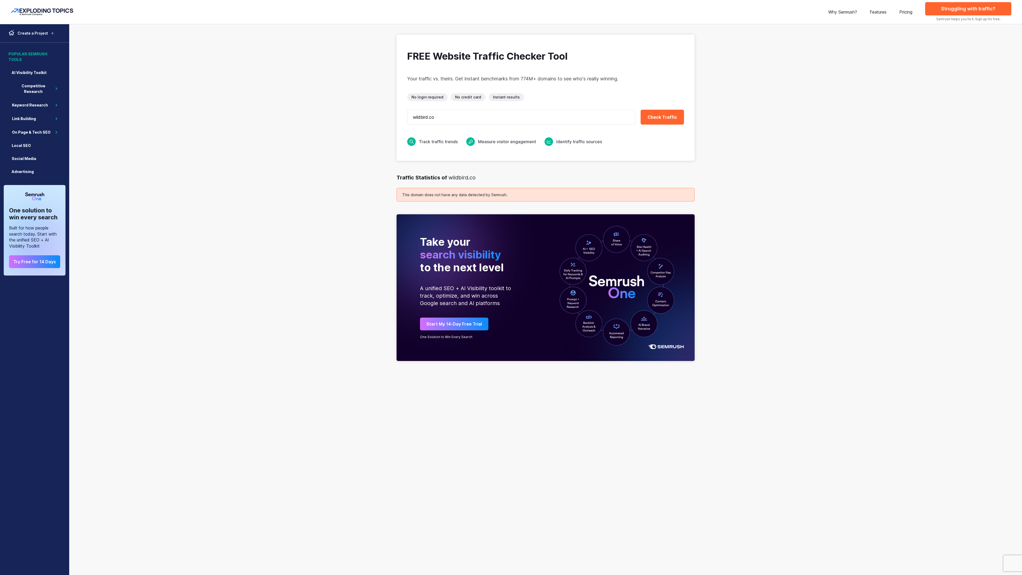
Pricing (905, 12)
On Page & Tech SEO (31, 132)
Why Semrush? (842, 12)
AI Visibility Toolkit (29, 72)
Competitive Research (33, 89)
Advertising (23, 171)
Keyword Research (30, 105)
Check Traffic (662, 117)
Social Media (24, 158)
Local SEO (21, 145)
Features (878, 12)
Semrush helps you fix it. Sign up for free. (968, 19)
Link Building (24, 118)
